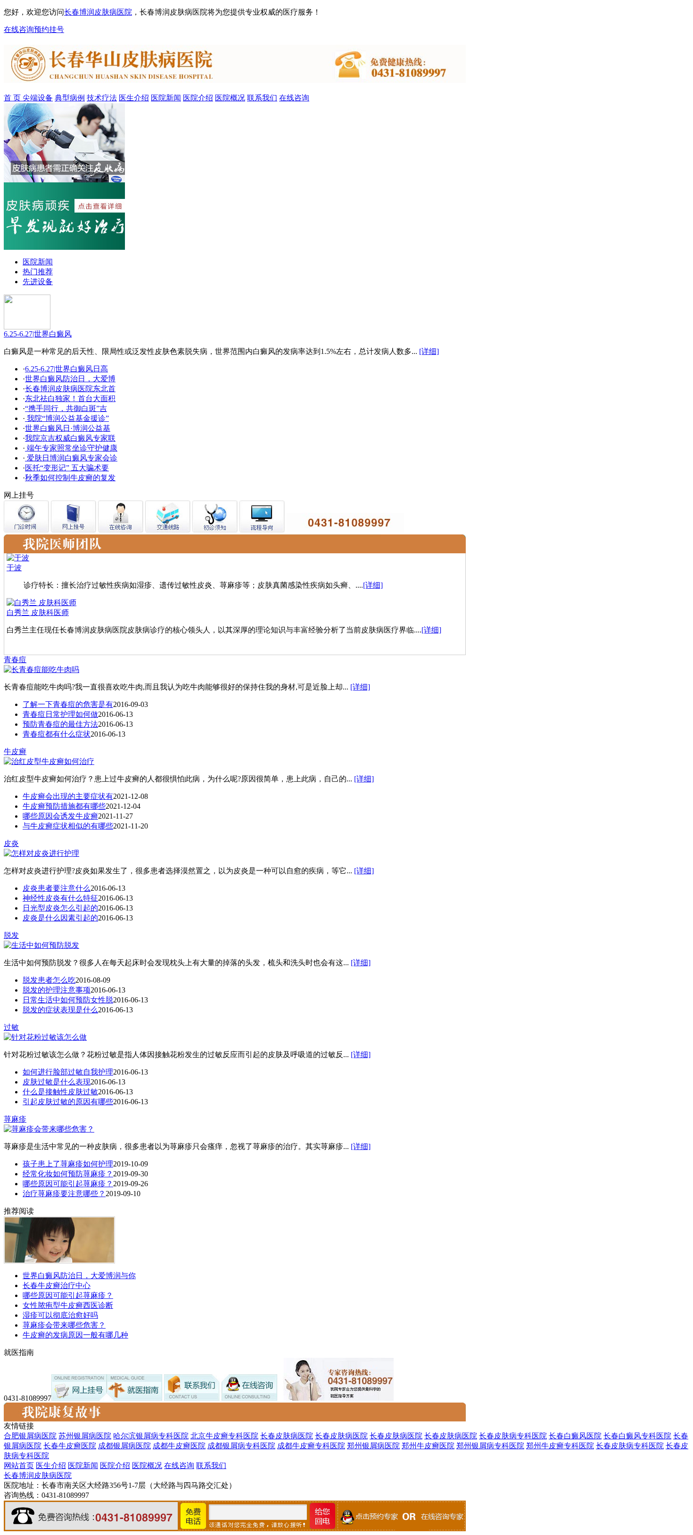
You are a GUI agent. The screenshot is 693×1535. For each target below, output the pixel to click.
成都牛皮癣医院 (179, 1446)
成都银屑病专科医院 (241, 1446)
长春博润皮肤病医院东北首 (70, 389)
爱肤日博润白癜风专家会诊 (71, 458)
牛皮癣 (15, 751)
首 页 (13, 98)
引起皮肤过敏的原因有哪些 (68, 1102)
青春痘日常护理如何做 (60, 714)
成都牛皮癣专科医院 (311, 1446)
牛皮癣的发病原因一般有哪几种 (75, 1335)
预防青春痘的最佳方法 (60, 724)
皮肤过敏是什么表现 (57, 1082)
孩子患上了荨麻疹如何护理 (68, 1164)
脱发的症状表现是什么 (60, 1010)
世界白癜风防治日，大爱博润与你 (79, 1276)
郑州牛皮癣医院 (428, 1446)
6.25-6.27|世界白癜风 (38, 334)
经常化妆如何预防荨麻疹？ (68, 1174)
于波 (14, 568)
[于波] (18, 558)
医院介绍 (198, 98)
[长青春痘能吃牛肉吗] (41, 669)
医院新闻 (166, 98)
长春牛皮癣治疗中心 (57, 1285)
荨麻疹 (15, 1119)
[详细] (429, 351)
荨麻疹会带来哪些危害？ (64, 1325)
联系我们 (262, 98)
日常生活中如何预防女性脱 (68, 1000)
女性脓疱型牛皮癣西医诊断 (68, 1305)
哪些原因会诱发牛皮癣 (60, 816)
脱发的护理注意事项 (57, 990)
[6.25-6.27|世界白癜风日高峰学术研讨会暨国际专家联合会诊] (27, 327)
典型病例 (70, 98)
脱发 (11, 935)
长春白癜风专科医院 (637, 1436)
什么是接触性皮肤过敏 (60, 1092)
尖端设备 (38, 98)
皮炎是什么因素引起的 (60, 918)
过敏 (11, 1027)
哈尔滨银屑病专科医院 (151, 1436)
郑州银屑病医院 (373, 1446)
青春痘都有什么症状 (57, 734)
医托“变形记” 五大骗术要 (67, 468)
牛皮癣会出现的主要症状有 (68, 796)
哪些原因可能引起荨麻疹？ (68, 1184)
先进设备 (38, 282)
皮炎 (11, 843)
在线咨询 (19, 29)
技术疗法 (102, 98)
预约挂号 (49, 29)
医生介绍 (134, 98)
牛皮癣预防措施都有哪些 (64, 806)
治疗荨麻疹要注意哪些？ (64, 1194)
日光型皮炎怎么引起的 (60, 908)
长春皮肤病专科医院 (513, 1436)
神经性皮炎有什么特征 (60, 898)
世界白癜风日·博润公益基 (67, 428)
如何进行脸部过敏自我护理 (68, 1072)
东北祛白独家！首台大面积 (70, 398)
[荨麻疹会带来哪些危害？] (49, 1129)
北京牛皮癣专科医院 (224, 1436)
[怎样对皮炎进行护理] (41, 853)
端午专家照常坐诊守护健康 (71, 448)
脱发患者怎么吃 (49, 980)
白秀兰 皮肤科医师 (38, 612)
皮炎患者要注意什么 (57, 888)
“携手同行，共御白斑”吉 (66, 408)
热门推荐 (38, 272)
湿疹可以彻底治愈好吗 (60, 1315)
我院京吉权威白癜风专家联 (70, 438)
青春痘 (15, 660)
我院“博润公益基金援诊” (67, 418)
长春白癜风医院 (575, 1436)
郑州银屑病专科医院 (490, 1446)
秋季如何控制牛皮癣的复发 (70, 478)
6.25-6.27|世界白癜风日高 (66, 369)
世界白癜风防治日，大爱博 (70, 379)
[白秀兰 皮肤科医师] (41, 603)
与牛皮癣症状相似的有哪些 (68, 826)
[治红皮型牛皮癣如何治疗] (49, 761)
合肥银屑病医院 (30, 1436)
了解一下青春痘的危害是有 (68, 704)
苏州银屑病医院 (84, 1436)
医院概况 (230, 98)
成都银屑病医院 (124, 1446)
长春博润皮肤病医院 (98, 12)
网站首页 (19, 1465)
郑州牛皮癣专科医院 (560, 1446)
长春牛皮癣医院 (69, 1446)
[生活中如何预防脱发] (41, 945)
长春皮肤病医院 (286, 1436)
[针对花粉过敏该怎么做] (45, 1037)
